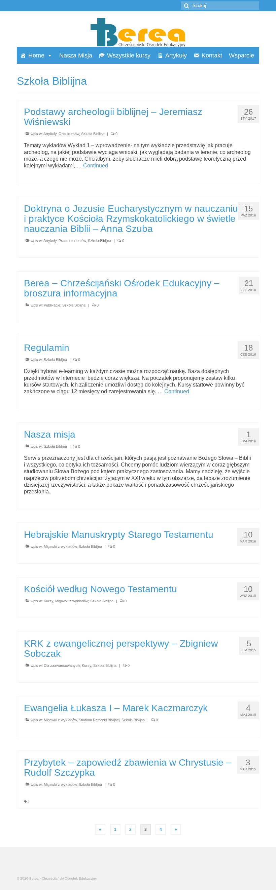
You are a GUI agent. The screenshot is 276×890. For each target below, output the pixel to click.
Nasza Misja (75, 55)
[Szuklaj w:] (220, 5)
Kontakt (212, 55)
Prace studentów (72, 241)
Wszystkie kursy (128, 55)
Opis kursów (69, 134)
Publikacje (52, 305)
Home (36, 55)
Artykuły (176, 55)
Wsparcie (241, 55)
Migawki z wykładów (60, 546)
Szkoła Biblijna (92, 134)
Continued (95, 165)
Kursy (48, 601)
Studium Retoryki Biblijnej (99, 720)
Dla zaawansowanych (62, 665)
